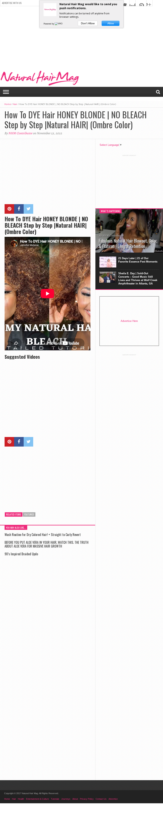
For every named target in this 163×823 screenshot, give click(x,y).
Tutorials (55, 799)
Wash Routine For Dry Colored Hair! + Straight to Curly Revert (43, 534)
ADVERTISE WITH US (12, 3)
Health (21, 799)
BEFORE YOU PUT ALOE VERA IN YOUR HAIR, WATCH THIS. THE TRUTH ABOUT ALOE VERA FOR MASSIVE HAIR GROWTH (46, 544)
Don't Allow (88, 23)
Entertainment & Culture (37, 799)
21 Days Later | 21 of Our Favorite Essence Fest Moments (137, 260)
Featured (29, 514)
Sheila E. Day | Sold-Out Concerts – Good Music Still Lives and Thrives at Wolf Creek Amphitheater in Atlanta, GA (137, 278)
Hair (15, 104)
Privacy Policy (87, 799)
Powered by (49, 23)
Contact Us (101, 799)
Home (7, 104)
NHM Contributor (20, 133)
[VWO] (59, 23)
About (75, 799)
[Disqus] (47, 616)
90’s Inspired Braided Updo (21, 554)
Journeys (65, 799)
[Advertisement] (81, 36)
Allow (110, 23)
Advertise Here (129, 320)
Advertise (113, 799)
